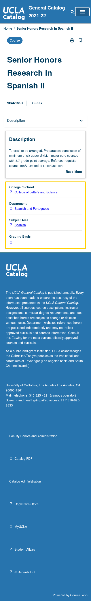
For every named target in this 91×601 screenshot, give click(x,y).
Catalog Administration (25, 481)
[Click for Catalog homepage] (14, 14)
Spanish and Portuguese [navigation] (32, 208)
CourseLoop (78, 595)
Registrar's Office (27, 504)
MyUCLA (21, 526)
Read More (74, 171)
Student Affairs (25, 549)
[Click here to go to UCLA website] (17, 271)
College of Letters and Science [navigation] (36, 192)
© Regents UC (25, 572)
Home (8, 28)
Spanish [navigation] (20, 225)
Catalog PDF (23, 458)
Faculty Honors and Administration (33, 436)
